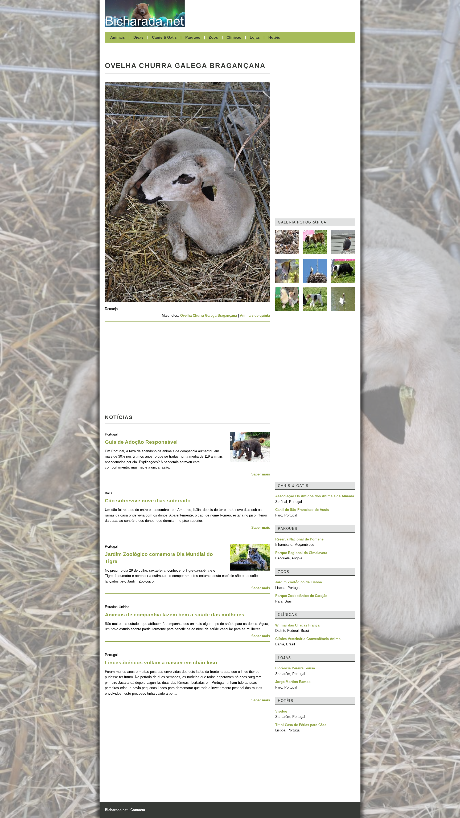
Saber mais (260, 474)
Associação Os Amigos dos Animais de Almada (314, 496)
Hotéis (274, 37)
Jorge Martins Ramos (292, 682)
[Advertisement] (272, 13)
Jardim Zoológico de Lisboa (298, 582)
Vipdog (281, 711)
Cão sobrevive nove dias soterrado (148, 500)
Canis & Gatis (164, 37)
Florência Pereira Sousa (295, 668)
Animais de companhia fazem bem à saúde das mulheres (174, 614)
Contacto (137, 810)
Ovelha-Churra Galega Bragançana (208, 316)
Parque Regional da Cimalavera (301, 553)
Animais (117, 37)
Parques (192, 37)
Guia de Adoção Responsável (141, 442)
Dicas (138, 37)
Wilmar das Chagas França (297, 625)
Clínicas (234, 37)
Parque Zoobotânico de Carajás (301, 596)
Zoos (213, 37)
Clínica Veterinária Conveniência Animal (308, 639)
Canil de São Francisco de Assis (302, 510)
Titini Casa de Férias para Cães (300, 725)
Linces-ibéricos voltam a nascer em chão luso (161, 662)
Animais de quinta (255, 316)
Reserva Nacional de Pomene (299, 539)
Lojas (255, 37)
